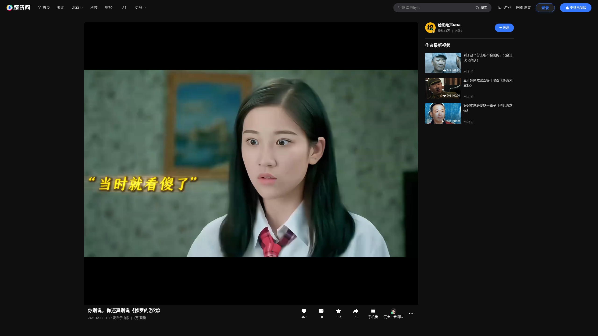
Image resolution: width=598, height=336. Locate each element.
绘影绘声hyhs (449, 25)
